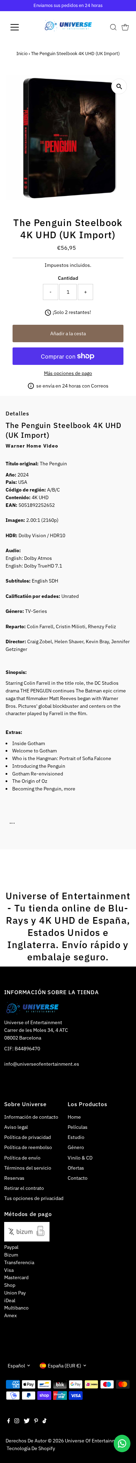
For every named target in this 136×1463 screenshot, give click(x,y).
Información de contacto (31, 1117)
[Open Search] (113, 27)
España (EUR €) (64, 1366)
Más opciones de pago (68, 373)
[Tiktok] (44, 1421)
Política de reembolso (28, 1147)
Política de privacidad (27, 1137)
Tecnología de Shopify (31, 1448)
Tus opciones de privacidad (33, 1198)
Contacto (78, 1178)
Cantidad (68, 278)
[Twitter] (26, 1421)
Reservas (14, 1178)
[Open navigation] (20, 27)
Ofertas (76, 1168)
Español (16, 1366)
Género (76, 1147)
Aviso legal (16, 1127)
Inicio (22, 54)
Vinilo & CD (80, 1158)
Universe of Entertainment (94, 1441)
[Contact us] (122, 1443)
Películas (78, 1127)
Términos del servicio (27, 1168)
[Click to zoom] (119, 86)
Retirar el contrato (24, 1188)
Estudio (76, 1137)
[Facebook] (9, 1421)
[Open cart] (125, 27)
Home (74, 1117)
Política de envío (22, 1158)
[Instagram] (17, 1421)
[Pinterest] (36, 1421)
